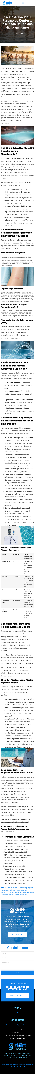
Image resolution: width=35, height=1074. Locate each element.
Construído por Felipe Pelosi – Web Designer (17, 1071)
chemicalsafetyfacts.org (16, 883)
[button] (23, 3)
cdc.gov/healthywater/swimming (16, 849)
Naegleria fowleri (27, 310)
